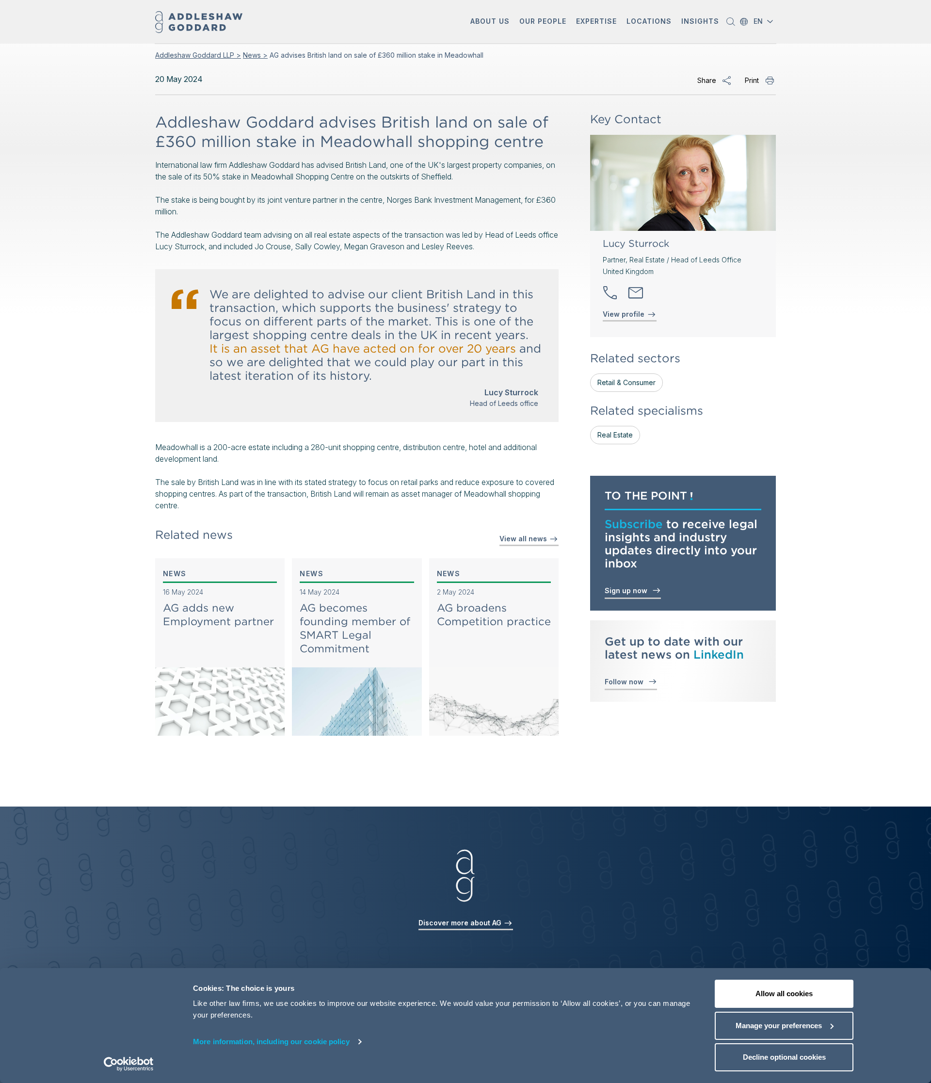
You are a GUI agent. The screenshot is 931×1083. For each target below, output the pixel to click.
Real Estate (615, 435)
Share (706, 80)
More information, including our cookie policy (271, 1041)
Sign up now (628, 590)
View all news (524, 538)
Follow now (626, 682)
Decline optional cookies (784, 1057)
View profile (623, 314)
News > (255, 55)
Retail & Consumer (626, 382)
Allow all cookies (784, 993)
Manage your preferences (779, 1025)
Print (752, 80)
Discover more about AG (460, 923)
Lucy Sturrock (636, 243)
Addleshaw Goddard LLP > (198, 55)
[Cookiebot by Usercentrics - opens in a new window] (128, 1064)
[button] (490, 22)
